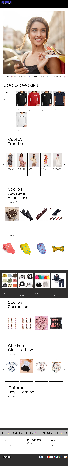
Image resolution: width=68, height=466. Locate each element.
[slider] (4, 98)
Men (52, 444)
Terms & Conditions (7, 444)
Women (52, 442)
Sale (52, 446)
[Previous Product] (3, 164)
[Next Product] (64, 164)
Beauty (52, 445)
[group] (34, 164)
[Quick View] (21, 98)
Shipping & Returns (7, 442)
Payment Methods (7, 445)
